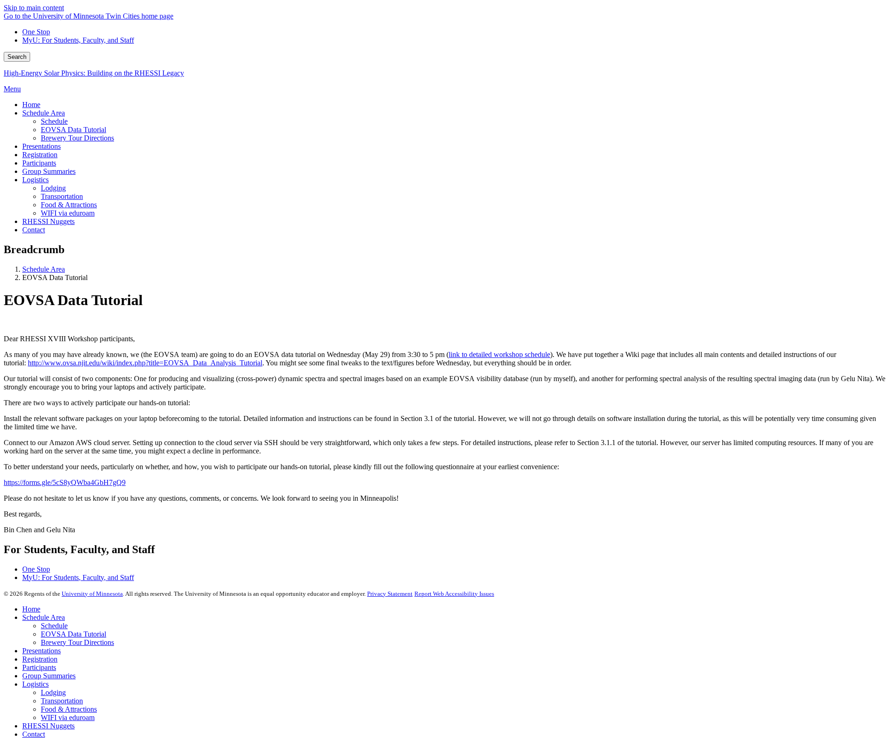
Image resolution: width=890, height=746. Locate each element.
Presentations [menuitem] (41, 146)
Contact (33, 734)
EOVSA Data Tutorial (73, 634)
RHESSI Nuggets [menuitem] (48, 221)
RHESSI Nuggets (48, 726)
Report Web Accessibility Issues (454, 593)
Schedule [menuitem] (54, 121)
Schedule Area (43, 269)
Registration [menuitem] (39, 155)
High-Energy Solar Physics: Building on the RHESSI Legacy (94, 73)
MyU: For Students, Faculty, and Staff (78, 40)
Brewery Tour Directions (77, 642)
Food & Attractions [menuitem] (69, 205)
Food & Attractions (69, 709)
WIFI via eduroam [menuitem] (68, 213)
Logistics (35, 684)
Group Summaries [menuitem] (49, 171)
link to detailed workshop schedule (499, 354)
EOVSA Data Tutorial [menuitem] (73, 130)
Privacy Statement (390, 593)
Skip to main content (34, 8)
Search (16, 56)
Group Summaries (49, 676)
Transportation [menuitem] (62, 196)
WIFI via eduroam (68, 717)
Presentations (41, 651)
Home (31, 609)
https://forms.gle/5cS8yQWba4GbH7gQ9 (65, 482)
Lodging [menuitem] (53, 188)
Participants (39, 667)
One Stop (36, 32)
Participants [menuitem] (39, 163)
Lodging (53, 692)
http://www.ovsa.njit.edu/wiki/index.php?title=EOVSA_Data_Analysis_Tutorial (145, 363)
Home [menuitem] (31, 104)
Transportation (62, 701)
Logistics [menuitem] (35, 180)
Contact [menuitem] (33, 230)
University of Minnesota (92, 593)
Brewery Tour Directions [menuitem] (77, 138)
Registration (39, 659)
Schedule (54, 626)
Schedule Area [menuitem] (43, 113)
